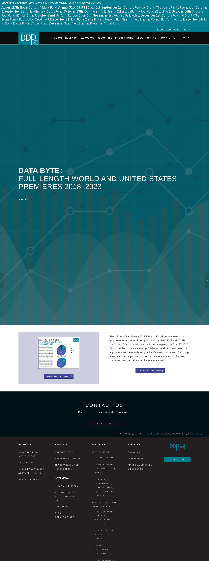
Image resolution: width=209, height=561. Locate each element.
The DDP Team (27, 463)
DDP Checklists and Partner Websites (104, 504)
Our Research (64, 452)
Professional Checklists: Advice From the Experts (105, 518)
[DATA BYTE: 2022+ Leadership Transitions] (2, 280)
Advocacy (134, 452)
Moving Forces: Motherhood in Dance (65, 496)
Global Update (104, 458)
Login (187, 30)
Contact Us (104, 424)
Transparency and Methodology (67, 467)
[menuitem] (169, 29)
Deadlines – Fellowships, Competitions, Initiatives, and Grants (105, 488)
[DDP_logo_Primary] (28, 38)
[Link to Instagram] (188, 38)
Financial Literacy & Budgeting (102, 550)
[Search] (174, 38)
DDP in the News (28, 479)
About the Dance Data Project (29, 454)
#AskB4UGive (136, 459)
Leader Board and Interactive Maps (105, 469)
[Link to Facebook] (184, 38)
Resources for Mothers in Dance (105, 535)
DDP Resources (101, 452)
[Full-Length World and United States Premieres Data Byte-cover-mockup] (59, 353)
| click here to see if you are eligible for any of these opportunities (51, 2)
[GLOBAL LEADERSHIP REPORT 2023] (207, 280)
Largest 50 (120, 344)
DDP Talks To (63, 507)
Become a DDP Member (169, 30)
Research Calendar (68, 459)
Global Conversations (65, 515)
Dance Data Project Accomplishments (31, 471)
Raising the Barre (66, 486)
